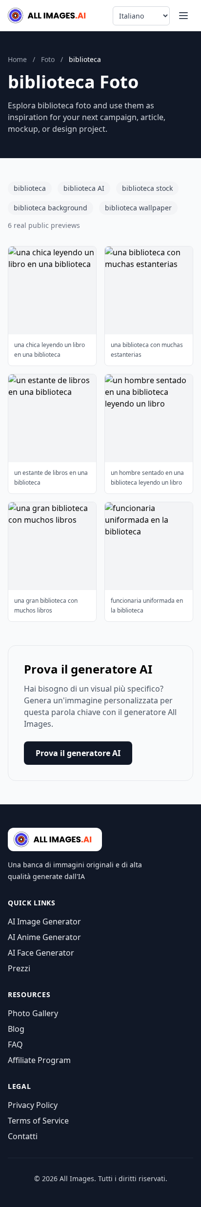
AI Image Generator (44, 921)
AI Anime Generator (44, 937)
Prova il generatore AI (78, 753)
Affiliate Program (39, 1060)
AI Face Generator (41, 952)
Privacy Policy (33, 1105)
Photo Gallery (33, 1013)
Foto (48, 59)
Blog (16, 1028)
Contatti (23, 1136)
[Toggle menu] (183, 15)
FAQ (15, 1044)
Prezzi (19, 968)
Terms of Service (38, 1120)
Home (17, 59)
